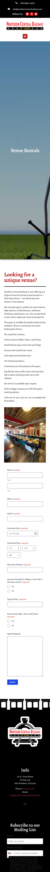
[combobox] (10, 853)
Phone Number (14, 847)
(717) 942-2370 (27, 3)
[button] (25, 36)
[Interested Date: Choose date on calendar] (35, 533)
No (13, 591)
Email (10, 836)
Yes (13, 586)
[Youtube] (36, 14)
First (9, 480)
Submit (13, 682)
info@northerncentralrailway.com (27, 9)
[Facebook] (27, 14)
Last (8, 491)
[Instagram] (31, 14)
